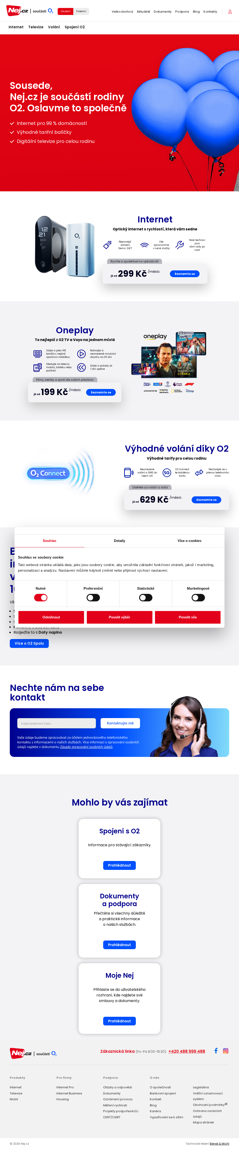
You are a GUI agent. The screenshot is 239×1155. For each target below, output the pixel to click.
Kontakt (155, 1099)
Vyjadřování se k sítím (166, 1117)
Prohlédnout (119, 865)
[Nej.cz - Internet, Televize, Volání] (29, 10)
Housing (62, 1099)
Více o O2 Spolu (29, 643)
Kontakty (210, 11)
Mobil (14, 1099)
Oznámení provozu (118, 1099)
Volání (54, 27)
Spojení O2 (75, 27)
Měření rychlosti (115, 1105)
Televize (35, 27)
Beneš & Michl (219, 1144)
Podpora (182, 11)
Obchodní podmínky (209, 1105)
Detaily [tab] (119, 541)
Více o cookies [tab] (189, 541)
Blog (196, 11)
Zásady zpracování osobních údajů (86, 747)
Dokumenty (163, 11)
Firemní (81, 11)
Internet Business (69, 1093)
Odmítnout (51, 617)
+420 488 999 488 (187, 1051)
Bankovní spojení (163, 1093)
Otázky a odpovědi (117, 1087)
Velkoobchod (122, 11)
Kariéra (155, 1111)
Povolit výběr (119, 617)
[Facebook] (216, 1051)
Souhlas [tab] (49, 541)
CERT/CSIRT (111, 1117)
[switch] (93, 597)
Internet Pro (65, 1087)
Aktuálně (143, 11)
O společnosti (160, 1087)
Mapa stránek (203, 1122)
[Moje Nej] (230, 12)
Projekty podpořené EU (120, 1111)
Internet (16, 27)
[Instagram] (225, 1051)
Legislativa (201, 1087)
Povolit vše (188, 617)
